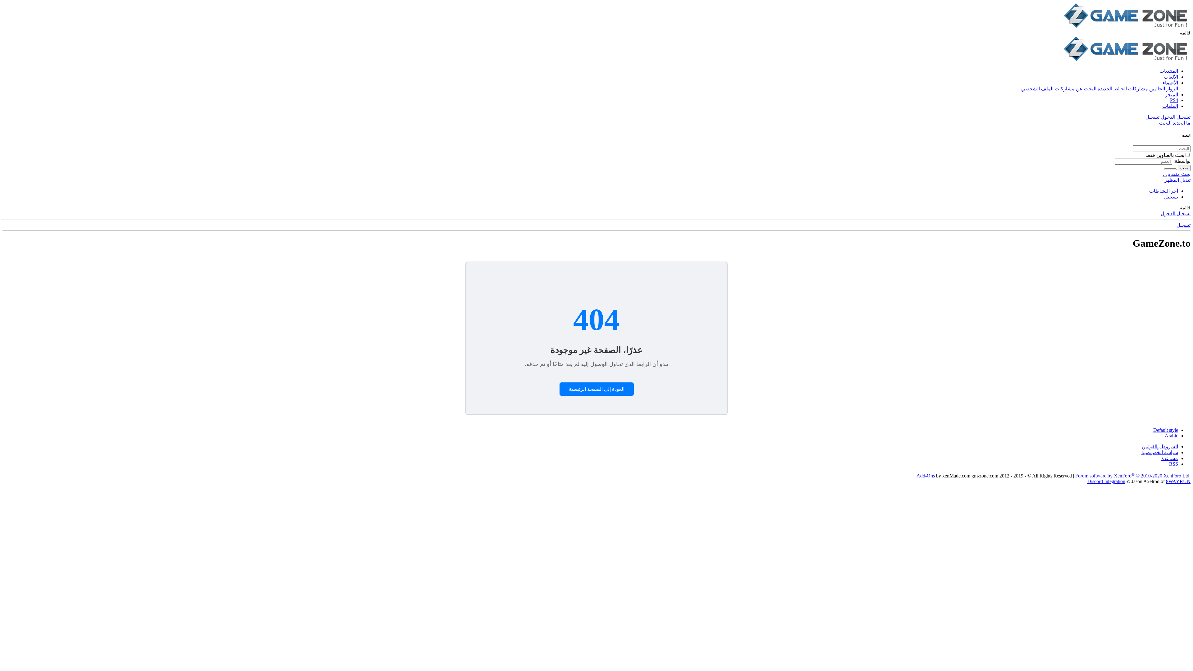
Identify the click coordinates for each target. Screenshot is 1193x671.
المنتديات (1168, 71)
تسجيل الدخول (1176, 213)
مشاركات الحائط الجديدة (1123, 88)
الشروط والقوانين (1160, 446)
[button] (1185, 32)
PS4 (1174, 100)
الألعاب (1171, 77)
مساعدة (1169, 458)
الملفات (1170, 106)
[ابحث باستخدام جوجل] (1170, 169)
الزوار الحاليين (1163, 88)
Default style (1165, 430)
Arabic (1171, 435)
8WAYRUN (1178, 481)
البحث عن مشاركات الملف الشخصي (1058, 88)
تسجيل (1171, 196)
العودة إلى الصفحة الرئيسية (596, 389)
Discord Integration (1106, 481)
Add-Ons (925, 475)
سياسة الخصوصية (1159, 452)
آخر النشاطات (1163, 191)
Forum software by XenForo (1133, 475)
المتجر (1171, 94)
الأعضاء (1170, 82)
